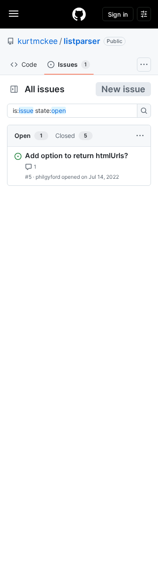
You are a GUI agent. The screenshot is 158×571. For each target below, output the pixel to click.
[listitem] (79, 166)
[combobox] (74, 110)
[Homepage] (79, 14)
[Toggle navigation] (13, 13)
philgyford (48, 176)
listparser (82, 41)
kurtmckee (37, 41)
